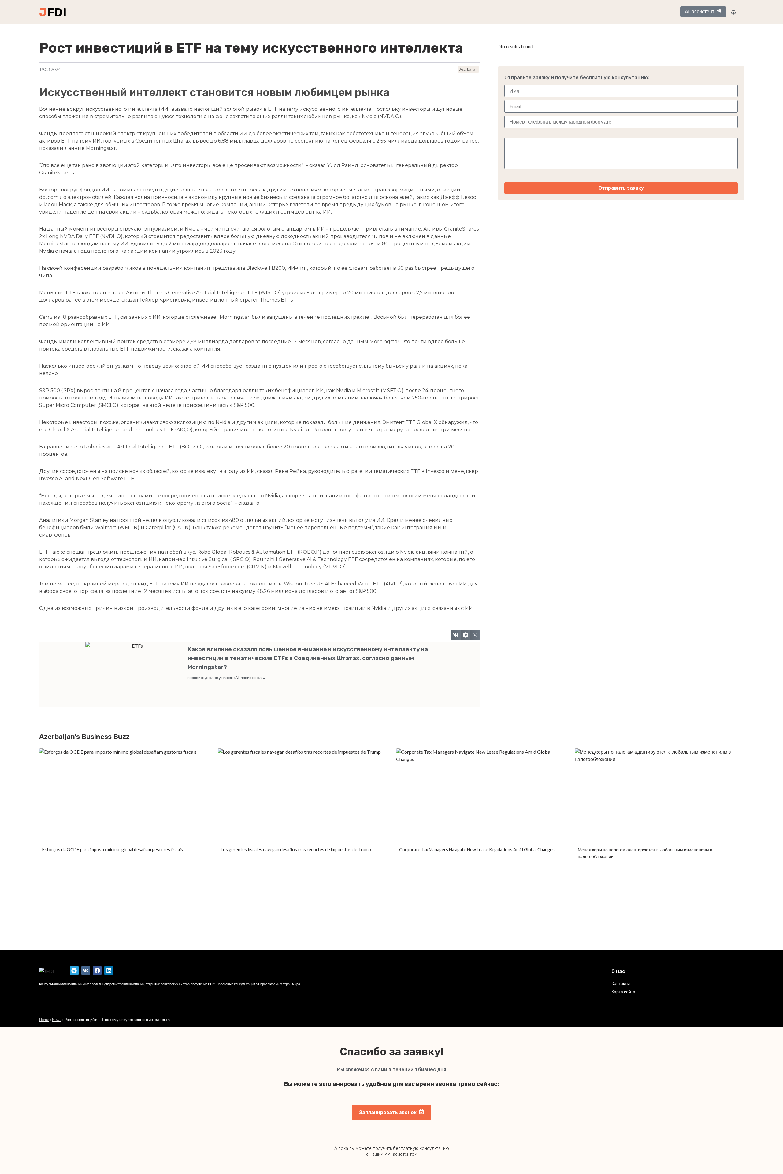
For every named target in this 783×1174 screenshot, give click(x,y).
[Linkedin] (108, 970)
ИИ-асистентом (400, 1154)
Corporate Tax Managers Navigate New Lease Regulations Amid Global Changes (477, 849)
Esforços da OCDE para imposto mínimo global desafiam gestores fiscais (112, 849)
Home (44, 1019)
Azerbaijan (468, 69)
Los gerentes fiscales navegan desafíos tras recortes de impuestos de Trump (296, 849)
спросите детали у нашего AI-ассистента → (226, 677)
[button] (456, 635)
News (56, 1019)
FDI (56, 12)
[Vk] (85, 970)
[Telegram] (74, 970)
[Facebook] (97, 970)
